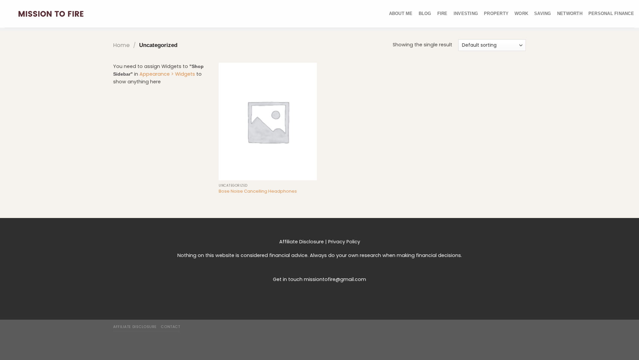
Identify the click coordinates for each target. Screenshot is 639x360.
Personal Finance (611, 13)
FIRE (442, 13)
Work (521, 13)
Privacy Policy (344, 241)
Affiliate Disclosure (301, 241)
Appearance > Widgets (167, 74)
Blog (425, 13)
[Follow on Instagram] (320, 294)
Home (121, 45)
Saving (542, 13)
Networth (569, 13)
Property (496, 13)
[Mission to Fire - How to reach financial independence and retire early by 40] (51, 13)
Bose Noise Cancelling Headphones (258, 191)
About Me (401, 13)
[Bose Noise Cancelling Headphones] (268, 121)
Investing (466, 13)
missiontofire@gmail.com (335, 279)
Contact (170, 326)
